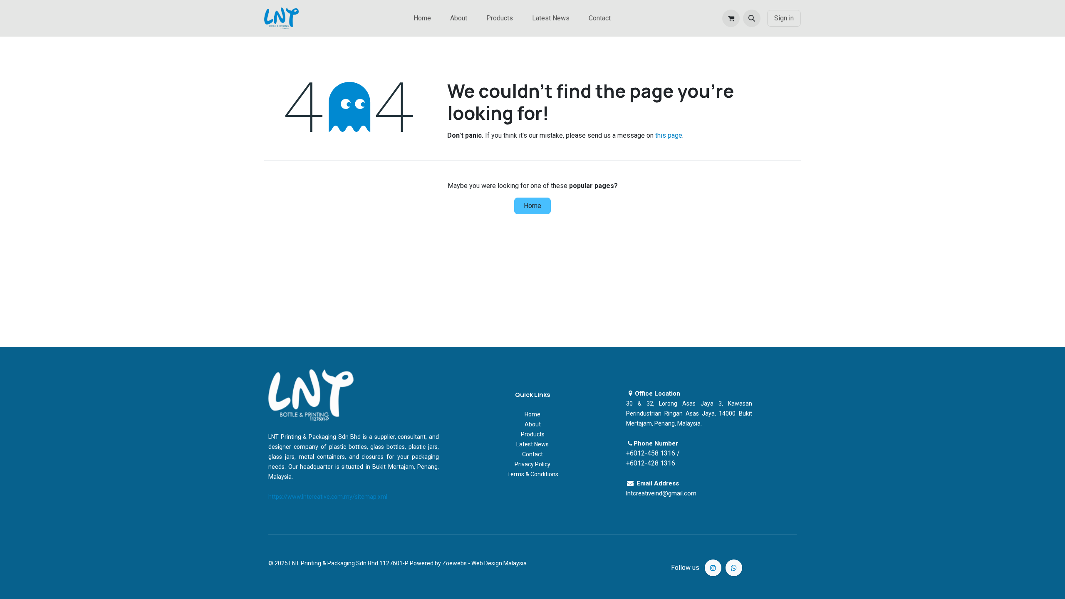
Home (532, 206)
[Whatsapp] (734, 567)
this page (668, 135)
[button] (751, 18)
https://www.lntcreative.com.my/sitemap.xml (327, 496)
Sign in (784, 18)
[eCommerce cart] (731, 18)
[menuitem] (422, 18)
